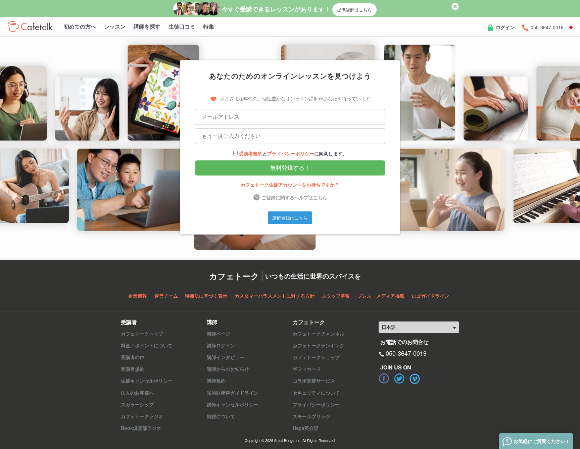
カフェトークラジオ (142, 416)
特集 (208, 26)
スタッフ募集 (336, 295)
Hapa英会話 (306, 428)
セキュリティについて (316, 392)
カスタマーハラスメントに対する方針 (275, 295)
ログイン (504, 27)
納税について (221, 416)
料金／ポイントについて (147, 345)
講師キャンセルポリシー (232, 404)
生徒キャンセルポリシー (147, 380)
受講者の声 (132, 357)
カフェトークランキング (318, 345)
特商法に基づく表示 (206, 295)
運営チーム (166, 295)
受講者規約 (250, 153)
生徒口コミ (181, 26)
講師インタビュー (225, 357)
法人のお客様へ (137, 392)
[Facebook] (384, 378)
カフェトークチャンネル (318, 333)
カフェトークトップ (142, 333)
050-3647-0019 (546, 27)
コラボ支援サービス (314, 380)
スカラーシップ (137, 404)
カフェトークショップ (316, 357)
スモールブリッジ (311, 416)
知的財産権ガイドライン (232, 392)
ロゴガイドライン (430, 295)
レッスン (115, 26)
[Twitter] (399, 378)
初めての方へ (80, 26)
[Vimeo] (414, 378)
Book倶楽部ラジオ (141, 428)
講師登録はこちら (290, 217)
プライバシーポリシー (290, 153)
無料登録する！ (290, 168)
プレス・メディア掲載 (380, 295)
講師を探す (147, 26)
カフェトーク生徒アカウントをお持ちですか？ (290, 184)
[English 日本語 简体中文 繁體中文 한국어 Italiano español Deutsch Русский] (419, 327)
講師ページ (218, 333)
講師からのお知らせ (228, 368)
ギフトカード (307, 368)
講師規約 (216, 380)
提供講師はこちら (354, 9)
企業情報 (137, 295)
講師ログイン (221, 345)
